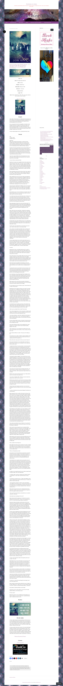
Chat (41, 164)
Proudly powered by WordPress (26, 682)
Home (6, 22)
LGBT (13, 668)
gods (28, 667)
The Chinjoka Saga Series (16, 669)
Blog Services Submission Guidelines (36, 22)
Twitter (24, 636)
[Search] (51, 30)
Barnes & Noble (25, 602)
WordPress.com (38, 682)
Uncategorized (42, 182)
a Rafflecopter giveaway (20, 642)
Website (16, 636)
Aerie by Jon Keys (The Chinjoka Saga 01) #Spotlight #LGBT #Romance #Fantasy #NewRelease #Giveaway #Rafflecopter (18, 66)
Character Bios (42, 163)
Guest (41, 169)
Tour (41, 181)
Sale (41, 178)
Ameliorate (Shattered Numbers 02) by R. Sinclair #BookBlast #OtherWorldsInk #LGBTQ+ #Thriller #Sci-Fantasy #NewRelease (46, 140)
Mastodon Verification (12, 677)
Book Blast (41, 161)
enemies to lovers (16, 667)
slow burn (28, 668)
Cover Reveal (42, 166)
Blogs (41, 160)
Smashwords (20, 602)
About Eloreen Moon (13, 22)
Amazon (16, 602)
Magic (15, 668)
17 (40, 150)
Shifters (26, 668)
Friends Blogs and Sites (47, 22)
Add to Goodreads (20, 99)
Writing (27, 22)
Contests (41, 165)
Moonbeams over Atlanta (31, 4)
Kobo (29, 602)
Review (41, 177)
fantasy (22, 667)
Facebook (20, 636)
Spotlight (11, 669)
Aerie (13, 667)
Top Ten (41, 180)
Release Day (42, 176)
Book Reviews (21, 22)
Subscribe (59, 683)
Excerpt (20, 667)
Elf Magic (41, 167)
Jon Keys (11, 668)
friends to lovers (25, 667)
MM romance (18, 668)
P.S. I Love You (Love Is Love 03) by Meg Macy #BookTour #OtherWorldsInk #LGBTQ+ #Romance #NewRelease (46, 132)
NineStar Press (12, 602)
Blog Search (41, 28)
